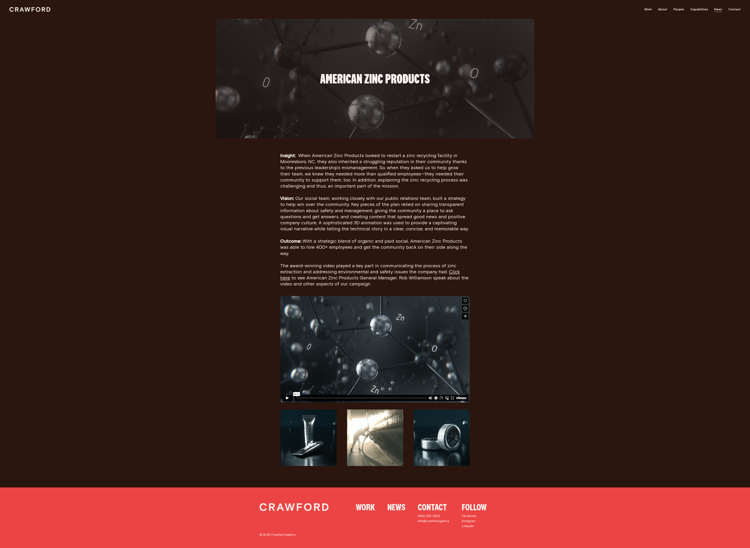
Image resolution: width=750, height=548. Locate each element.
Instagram (468, 521)
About (662, 9)
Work (648, 9)
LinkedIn (468, 526)
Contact (734, 9)
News (718, 9)
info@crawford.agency (433, 521)
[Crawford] (29, 9)
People (678, 9)
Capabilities (699, 9)
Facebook (469, 516)
